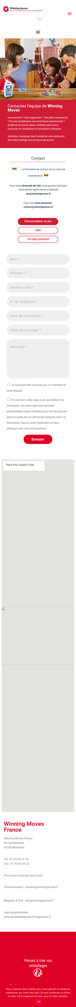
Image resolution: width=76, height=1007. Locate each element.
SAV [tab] (38, 230)
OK (39, 1001)
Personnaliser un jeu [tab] (38, 221)
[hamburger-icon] (40, 19)
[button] (38, 32)
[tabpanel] (38, 348)
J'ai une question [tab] (38, 239)
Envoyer (38, 439)
